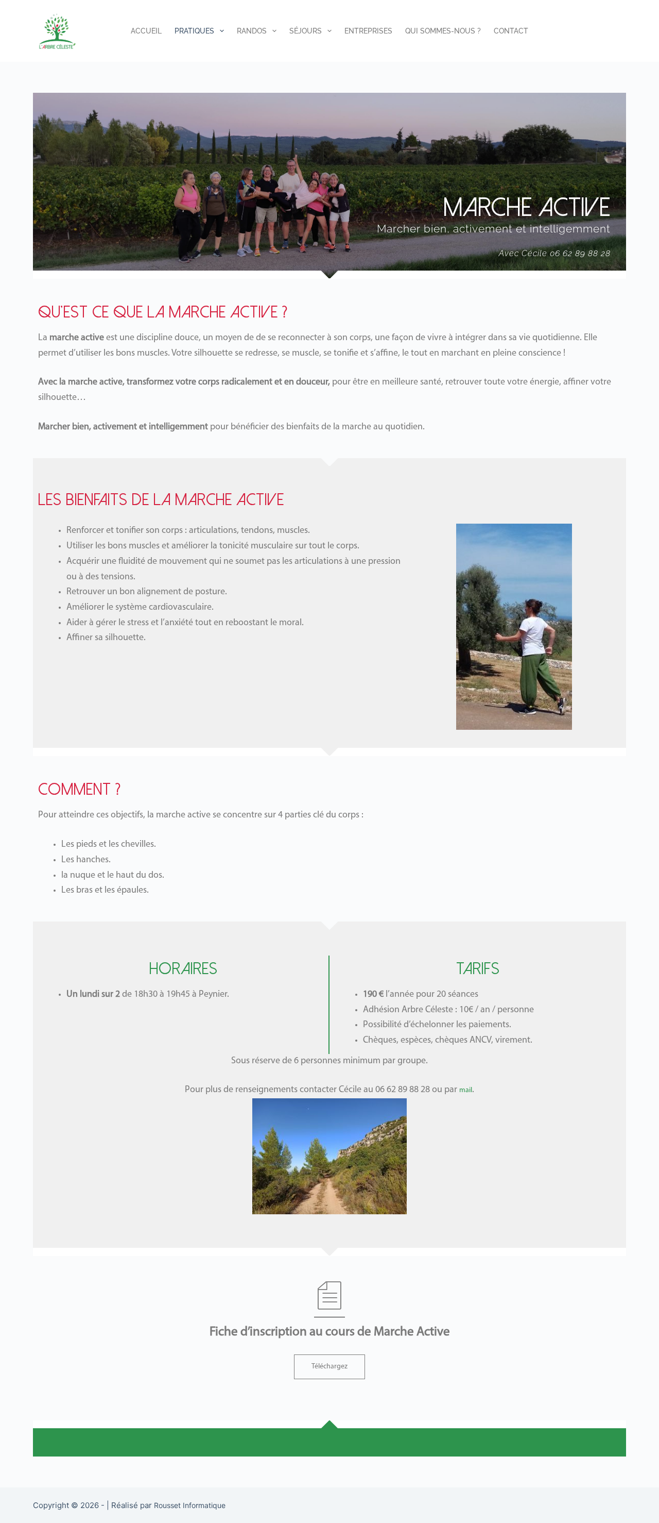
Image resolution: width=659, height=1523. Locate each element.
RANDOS (252, 31)
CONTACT (511, 31)
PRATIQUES (194, 31)
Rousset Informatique (190, 1505)
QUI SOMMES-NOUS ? (443, 31)
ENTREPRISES (368, 31)
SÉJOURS (305, 31)
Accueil (146, 31)
